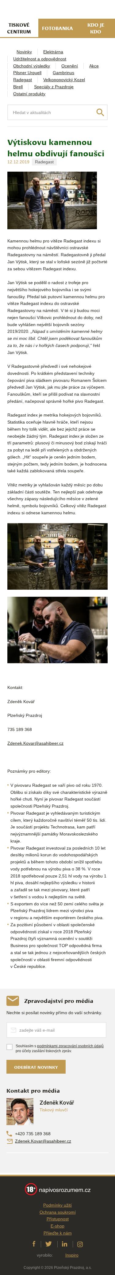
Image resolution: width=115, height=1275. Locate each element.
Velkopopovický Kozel (64, 79)
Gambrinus (63, 72)
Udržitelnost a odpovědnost (39, 58)
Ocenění (69, 65)
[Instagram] (80, 1244)
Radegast (22, 79)
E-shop (57, 1226)
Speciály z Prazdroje (54, 86)
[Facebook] (34, 1244)
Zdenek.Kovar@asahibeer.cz (43, 1141)
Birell (18, 86)
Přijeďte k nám (58, 1233)
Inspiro (72, 1255)
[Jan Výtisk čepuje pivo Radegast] (57, 630)
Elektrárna (53, 51)
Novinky (24, 51)
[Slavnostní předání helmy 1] (57, 556)
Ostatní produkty (29, 93)
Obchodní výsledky (31, 65)
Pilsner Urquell (27, 72)
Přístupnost (58, 1218)
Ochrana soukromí (58, 1212)
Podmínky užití (57, 1205)
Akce (94, 65)
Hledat (100, 112)
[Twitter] (48, 1244)
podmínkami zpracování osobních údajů (70, 1046)
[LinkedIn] (64, 1244)
